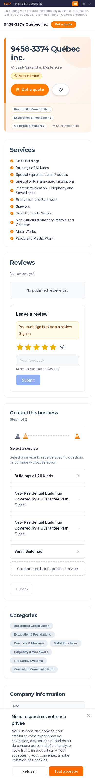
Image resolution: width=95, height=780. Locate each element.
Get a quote (63, 24)
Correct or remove (74, 14)
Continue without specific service (47, 568)
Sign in (25, 333)
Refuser (29, 771)
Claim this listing (46, 14)
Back (24, 589)
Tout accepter (66, 771)
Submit (28, 380)
